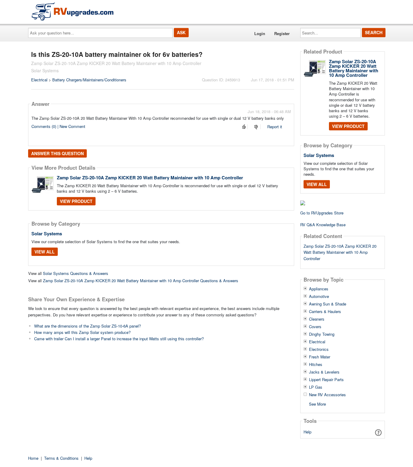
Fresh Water (319, 357)
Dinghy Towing (321, 334)
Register (282, 33)
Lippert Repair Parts (326, 379)
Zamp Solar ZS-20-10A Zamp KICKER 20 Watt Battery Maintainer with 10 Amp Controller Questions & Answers (140, 280)
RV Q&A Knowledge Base (323, 224)
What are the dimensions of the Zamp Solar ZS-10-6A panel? (87, 326)
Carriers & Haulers (325, 311)
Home (33, 458)
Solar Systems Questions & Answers (75, 273)
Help (307, 432)
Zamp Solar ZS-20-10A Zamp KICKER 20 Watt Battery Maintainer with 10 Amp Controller (150, 177)
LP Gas (315, 387)
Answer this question (57, 153)
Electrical (39, 80)
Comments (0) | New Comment (58, 126)
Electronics (319, 349)
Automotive (319, 296)
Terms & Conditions (61, 458)
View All (44, 252)
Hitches (315, 364)
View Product (76, 201)
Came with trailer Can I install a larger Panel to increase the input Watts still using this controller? (119, 338)
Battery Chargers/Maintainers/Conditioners (89, 80)
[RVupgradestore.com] (72, 11)
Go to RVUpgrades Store (321, 213)
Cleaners (316, 319)
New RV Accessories (327, 395)
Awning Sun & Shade (327, 304)
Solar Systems (46, 233)
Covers (315, 327)
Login (259, 33)
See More (317, 403)
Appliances (318, 289)
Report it (274, 127)
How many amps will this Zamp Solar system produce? (82, 332)
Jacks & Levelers (324, 372)
